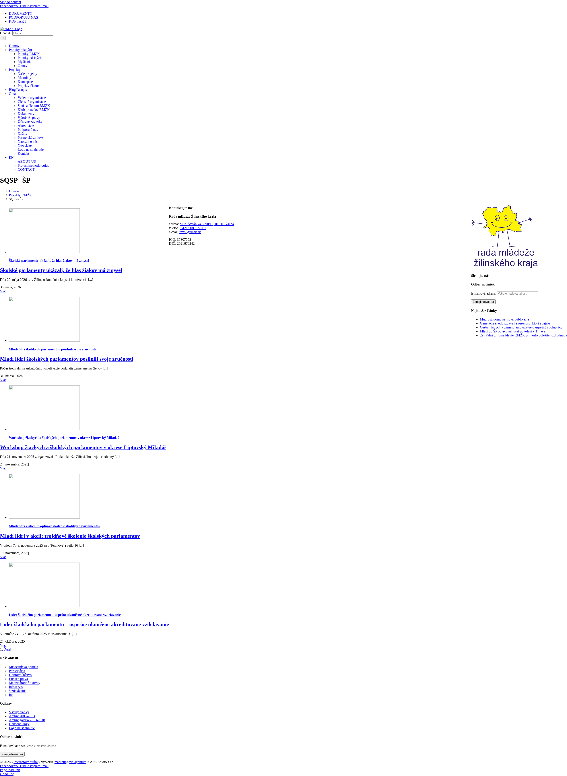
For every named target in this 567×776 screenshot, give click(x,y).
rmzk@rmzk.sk (190, 232)
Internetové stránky (27, 762)
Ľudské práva (18, 679)
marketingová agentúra (70, 762)
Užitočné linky (19, 724)
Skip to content (10, 2)
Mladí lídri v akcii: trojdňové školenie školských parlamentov (54, 526)
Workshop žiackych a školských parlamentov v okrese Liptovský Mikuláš (64, 438)
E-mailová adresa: (484, 293)
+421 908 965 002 (193, 228)
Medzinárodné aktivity (24, 683)
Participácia (17, 671)
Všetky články (19, 712)
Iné (11, 695)
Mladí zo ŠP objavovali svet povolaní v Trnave (512, 331)
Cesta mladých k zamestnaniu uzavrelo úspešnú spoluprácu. (521, 327)
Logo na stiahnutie (22, 728)
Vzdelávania (17, 691)
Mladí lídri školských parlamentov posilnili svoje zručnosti (52, 349)
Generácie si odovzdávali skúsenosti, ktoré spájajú (515, 323)
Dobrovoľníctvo (20, 675)
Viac (3, 291)
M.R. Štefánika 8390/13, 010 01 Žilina (207, 224)
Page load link (10, 770)
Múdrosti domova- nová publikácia (504, 319)
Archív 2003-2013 (22, 716)
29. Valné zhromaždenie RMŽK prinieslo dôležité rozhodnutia (523, 335)
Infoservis (16, 687)
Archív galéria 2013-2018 (27, 720)
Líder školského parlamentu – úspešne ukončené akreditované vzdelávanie (65, 615)
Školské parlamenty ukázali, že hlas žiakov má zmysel (49, 260)
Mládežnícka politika (23, 667)
